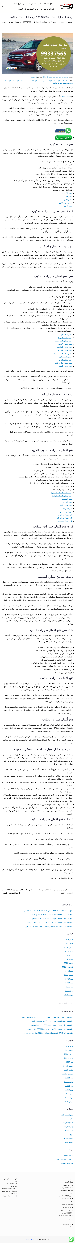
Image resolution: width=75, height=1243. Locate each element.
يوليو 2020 (69, 979)
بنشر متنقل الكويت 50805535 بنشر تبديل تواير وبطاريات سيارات (66, 1187)
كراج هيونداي (67, 508)
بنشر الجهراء (67, 206)
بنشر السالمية (67, 499)
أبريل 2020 (69, 991)
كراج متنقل (17, 3)
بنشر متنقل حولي (65, 334)
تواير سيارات (68, 1126)
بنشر (25, 3)
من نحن (71, 1218)
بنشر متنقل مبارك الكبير (63, 363)
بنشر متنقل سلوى (65, 357)
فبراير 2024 (68, 951)
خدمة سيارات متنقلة (67, 1204)
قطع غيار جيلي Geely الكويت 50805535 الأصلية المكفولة (52, 918)
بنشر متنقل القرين (65, 360)
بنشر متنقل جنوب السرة (63, 353)
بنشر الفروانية (67, 199)
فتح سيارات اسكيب (17, 80)
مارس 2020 (68, 995)
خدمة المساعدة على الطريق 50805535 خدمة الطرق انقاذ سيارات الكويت (65, 1197)
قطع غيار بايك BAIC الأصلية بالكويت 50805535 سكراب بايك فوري (48, 926)
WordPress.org (67, 1163)
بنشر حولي (68, 196)
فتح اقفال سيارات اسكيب (44, 80)
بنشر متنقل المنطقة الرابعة (62, 496)
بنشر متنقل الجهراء (65, 338)
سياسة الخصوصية (68, 1207)
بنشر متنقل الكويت (31, 1239)
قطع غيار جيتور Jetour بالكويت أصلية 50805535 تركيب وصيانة (49, 922)
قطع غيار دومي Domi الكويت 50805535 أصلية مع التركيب (51, 914)
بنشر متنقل (65, 96)
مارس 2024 (68, 947)
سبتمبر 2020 (68, 975)
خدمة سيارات (68, 1130)
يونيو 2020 (69, 983)
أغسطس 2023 (67, 967)
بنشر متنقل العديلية (65, 350)
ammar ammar (64, 77)
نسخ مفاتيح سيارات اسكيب (61, 83)
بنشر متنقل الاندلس (65, 344)
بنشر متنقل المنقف (65, 366)
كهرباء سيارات (68, 1138)
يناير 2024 (69, 955)
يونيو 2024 (69, 943)
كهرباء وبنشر (68, 1142)
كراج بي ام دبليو (66, 512)
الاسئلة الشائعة (69, 1182)
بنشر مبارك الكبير (65, 203)
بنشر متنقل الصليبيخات (63, 341)
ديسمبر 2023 (68, 959)
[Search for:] (37, 1003)
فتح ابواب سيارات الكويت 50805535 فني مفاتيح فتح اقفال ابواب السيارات (66, 1213)
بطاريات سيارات (35, 3)
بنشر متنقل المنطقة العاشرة (61, 493)
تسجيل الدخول (68, 1155)
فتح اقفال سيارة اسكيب (30, 80)
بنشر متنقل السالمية (64, 347)
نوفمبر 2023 (68, 963)
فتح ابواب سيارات (47, 9)
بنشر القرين (67, 502)
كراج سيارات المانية (65, 515)
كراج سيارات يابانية (65, 521)
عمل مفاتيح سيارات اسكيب (60, 80)
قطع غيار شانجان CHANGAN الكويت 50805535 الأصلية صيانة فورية (47, 910)
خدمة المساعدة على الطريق (28, 9)
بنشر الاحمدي (67, 193)
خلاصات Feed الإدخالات (64, 1159)
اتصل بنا (71, 1179)
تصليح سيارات (49, 3)
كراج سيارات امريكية (64, 518)
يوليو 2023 (69, 971)
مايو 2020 (69, 987)
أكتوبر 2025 (68, 939)
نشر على (50, 77)
